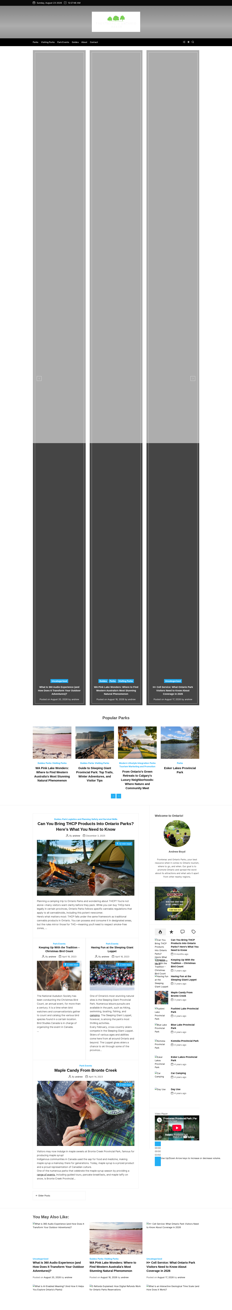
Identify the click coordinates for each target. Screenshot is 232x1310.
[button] (39, 378)
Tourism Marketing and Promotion (137, 766)
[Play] (158, 1144)
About (84, 42)
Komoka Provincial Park (185, 1041)
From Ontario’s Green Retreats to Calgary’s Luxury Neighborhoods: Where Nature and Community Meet (137, 780)
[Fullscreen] (158, 1163)
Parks (35, 42)
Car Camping (178, 1073)
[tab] (160, 931)
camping (95, 1015)
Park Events (63, 42)
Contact (94, 42)
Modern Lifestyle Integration (134, 763)
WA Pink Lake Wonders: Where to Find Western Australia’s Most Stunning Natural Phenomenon (116, 690)
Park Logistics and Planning (76, 819)
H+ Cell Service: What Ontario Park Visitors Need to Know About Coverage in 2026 (173, 690)
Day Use (175, 1089)
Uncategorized (59, 681)
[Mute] (158, 1159)
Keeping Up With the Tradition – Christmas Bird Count (183, 963)
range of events (46, 1174)
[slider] (191, 1158)
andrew (75, 699)
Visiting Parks (48, 42)
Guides (75, 42)
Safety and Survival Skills (104, 819)
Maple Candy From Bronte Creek (85, 1070)
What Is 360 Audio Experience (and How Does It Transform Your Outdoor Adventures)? (59, 690)
